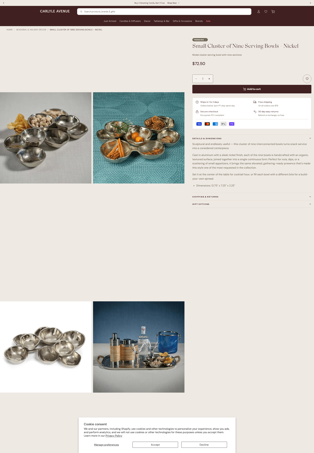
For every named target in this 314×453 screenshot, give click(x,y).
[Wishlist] (265, 11)
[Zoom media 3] (45, 347)
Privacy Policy (114, 435)
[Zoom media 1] (45, 138)
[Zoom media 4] (138, 347)
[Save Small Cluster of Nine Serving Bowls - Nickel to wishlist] (307, 79)
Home (10, 30)
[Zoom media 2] (138, 138)
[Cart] (273, 11)
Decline (204, 444)
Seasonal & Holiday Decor (31, 30)
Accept (155, 444)
